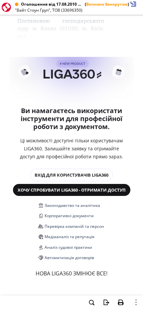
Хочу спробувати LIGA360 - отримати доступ (72, 190)
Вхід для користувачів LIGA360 (71, 175)
